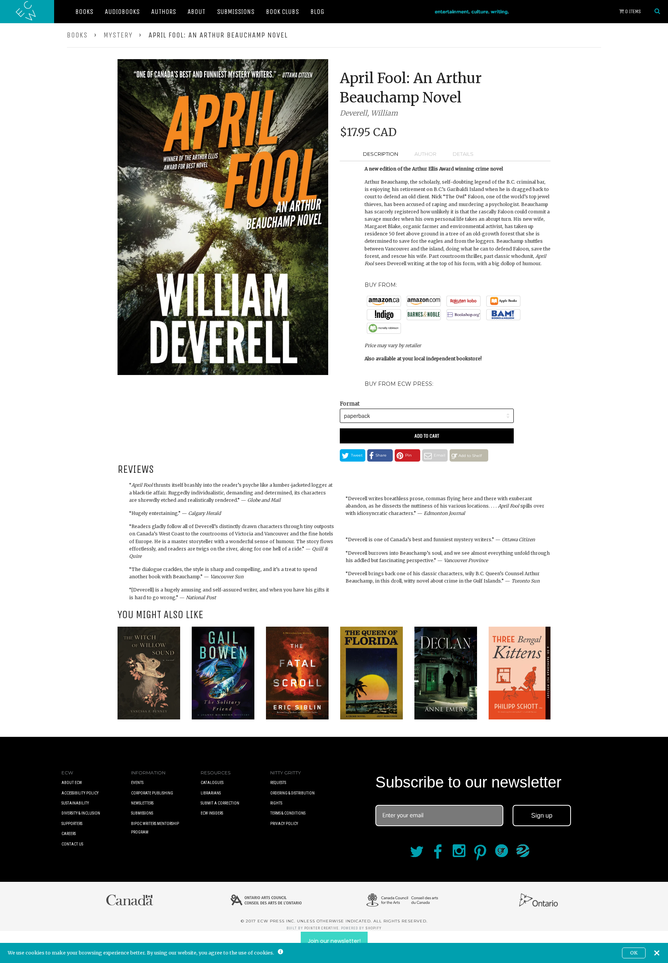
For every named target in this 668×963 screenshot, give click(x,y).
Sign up (541, 815)
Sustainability (75, 803)
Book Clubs (282, 11)
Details (463, 154)
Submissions (235, 11)
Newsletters (142, 803)
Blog (317, 11)
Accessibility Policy (80, 793)
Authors (163, 11)
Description (380, 154)
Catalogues (212, 783)
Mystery (118, 35)
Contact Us (72, 844)
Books (84, 11)
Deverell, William (369, 113)
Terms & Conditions (287, 813)
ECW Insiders (212, 813)
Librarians (211, 793)
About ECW (71, 783)
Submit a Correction (220, 803)
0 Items (632, 11)
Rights (276, 803)
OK (633, 953)
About (196, 11)
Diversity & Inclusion (80, 813)
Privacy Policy (284, 824)
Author (425, 154)
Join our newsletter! (334, 941)
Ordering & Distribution (292, 793)
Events (137, 783)
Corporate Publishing (152, 793)
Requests (278, 783)
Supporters (71, 824)
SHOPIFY (373, 928)
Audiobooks (122, 11)
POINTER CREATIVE (321, 928)
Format (350, 403)
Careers (68, 834)
